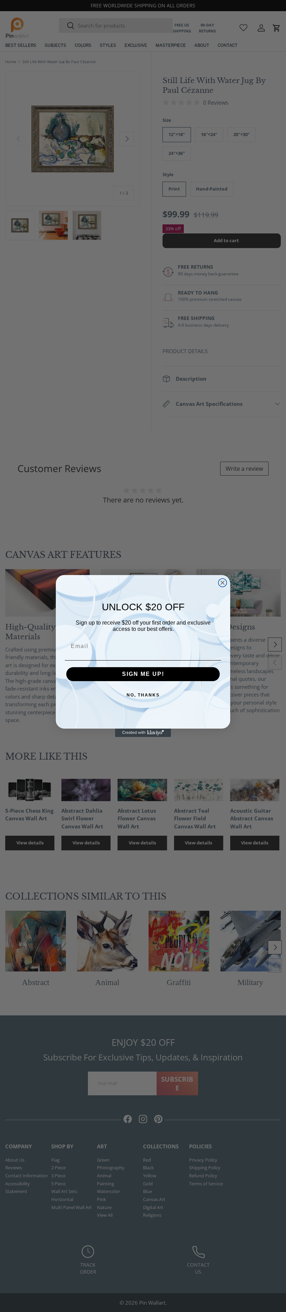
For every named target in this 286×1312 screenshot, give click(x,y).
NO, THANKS (143, 695)
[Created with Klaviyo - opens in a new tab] (143, 733)
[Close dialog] (222, 583)
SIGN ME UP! (143, 674)
